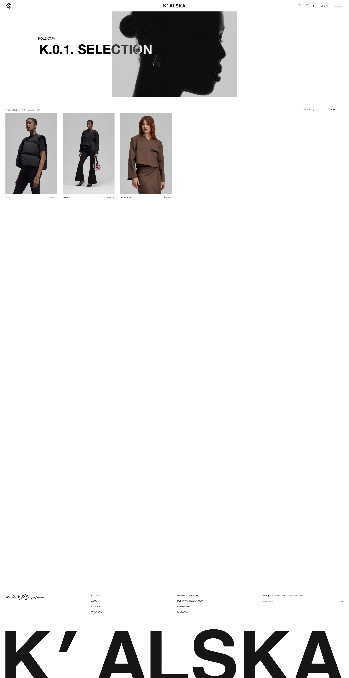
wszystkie (11, 110)
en (314, 5)
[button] (324, 6)
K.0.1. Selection (31, 110)
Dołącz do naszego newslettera (283, 595)
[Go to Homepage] (8, 5)
